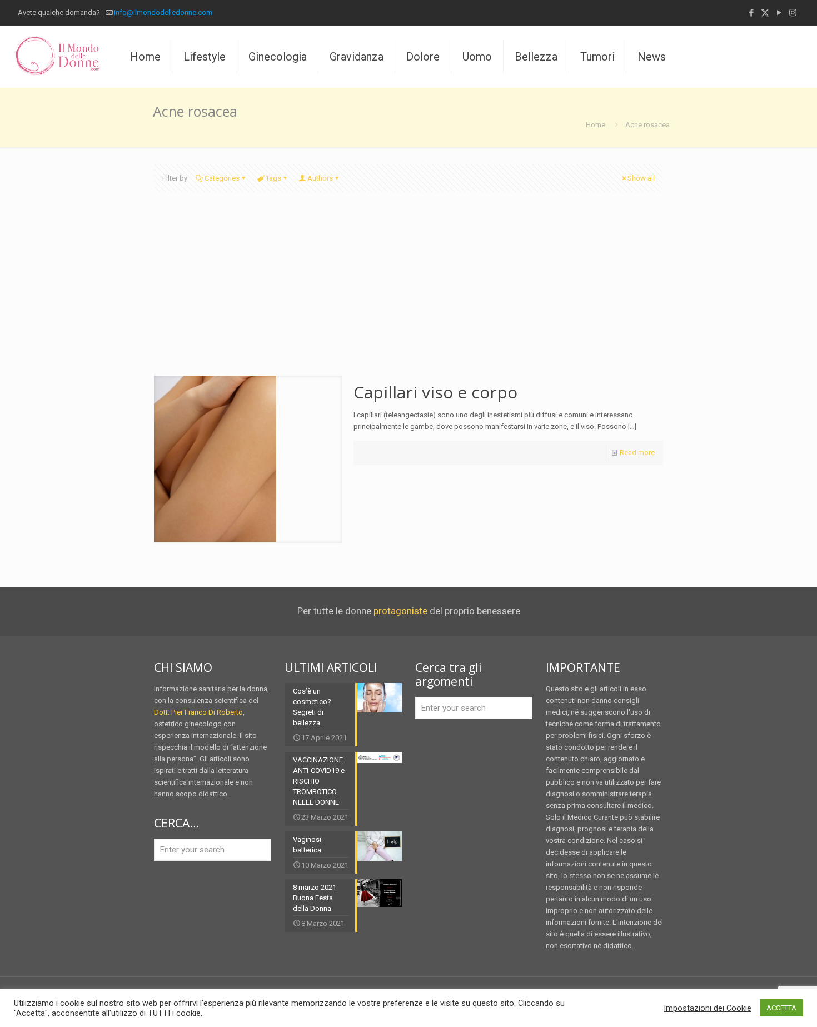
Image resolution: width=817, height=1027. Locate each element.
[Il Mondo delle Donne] (56, 56)
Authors (320, 178)
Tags (273, 178)
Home (595, 125)
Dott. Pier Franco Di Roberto (198, 712)
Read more (637, 452)
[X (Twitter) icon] (765, 13)
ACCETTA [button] (781, 1008)
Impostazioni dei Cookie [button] (707, 1008)
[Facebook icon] (751, 13)
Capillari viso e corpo (435, 392)
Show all (641, 178)
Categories (222, 178)
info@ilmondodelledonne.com (163, 12)
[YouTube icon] (779, 13)
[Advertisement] (408, 292)
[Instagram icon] (793, 13)
